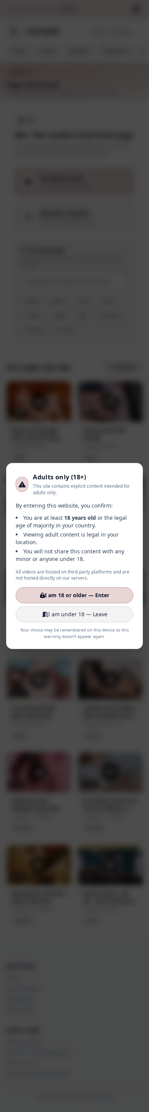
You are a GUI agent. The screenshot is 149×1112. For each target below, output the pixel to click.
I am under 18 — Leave (77, 614)
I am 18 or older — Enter (77, 595)
